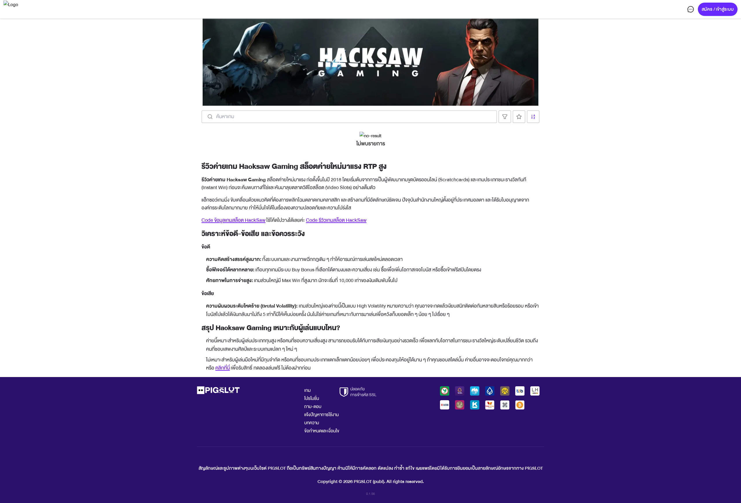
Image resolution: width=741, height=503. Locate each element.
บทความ (311, 423)
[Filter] (504, 116)
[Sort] (533, 116)
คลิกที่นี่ (222, 368)
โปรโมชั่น (311, 398)
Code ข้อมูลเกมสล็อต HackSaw (233, 220)
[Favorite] (519, 116)
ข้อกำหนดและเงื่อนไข (321, 431)
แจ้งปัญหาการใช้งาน (321, 415)
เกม (307, 390)
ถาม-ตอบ (312, 407)
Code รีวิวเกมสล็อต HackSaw (336, 220)
